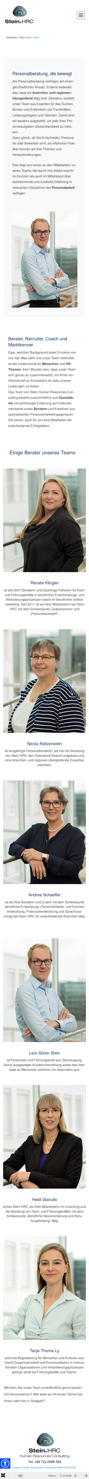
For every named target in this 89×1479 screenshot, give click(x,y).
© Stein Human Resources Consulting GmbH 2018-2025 (44, 1467)
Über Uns (25, 37)
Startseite (11, 37)
